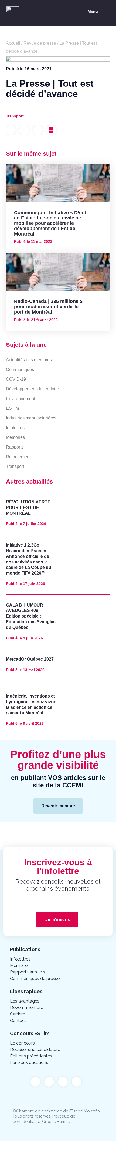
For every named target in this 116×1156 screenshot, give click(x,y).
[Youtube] (49, 1082)
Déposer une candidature (35, 1049)
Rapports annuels (27, 972)
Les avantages (24, 1001)
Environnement (20, 398)
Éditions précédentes (31, 1056)
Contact (18, 1020)
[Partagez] (33, 1146)
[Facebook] (35, 1082)
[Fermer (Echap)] (11, 1146)
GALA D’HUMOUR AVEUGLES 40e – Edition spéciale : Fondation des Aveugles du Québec (31, 616)
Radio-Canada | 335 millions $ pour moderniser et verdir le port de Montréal (48, 307)
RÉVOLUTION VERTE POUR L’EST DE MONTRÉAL (28, 508)
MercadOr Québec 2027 (30, 659)
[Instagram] (76, 1082)
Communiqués (20, 369)
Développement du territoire (32, 389)
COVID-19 (16, 379)
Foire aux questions (29, 1062)
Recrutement (18, 456)
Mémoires (15, 437)
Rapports (14, 447)
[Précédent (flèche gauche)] (11, 1153)
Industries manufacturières (31, 418)
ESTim (12, 408)
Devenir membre (26, 1007)
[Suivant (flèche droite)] (33, 1153)
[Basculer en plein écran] (56, 1146)
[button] (97, 11)
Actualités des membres (29, 360)
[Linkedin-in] (63, 1082)
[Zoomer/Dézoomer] (79, 1146)
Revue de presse (39, 43)
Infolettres (15, 427)
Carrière (17, 1014)
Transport (15, 466)
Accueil (13, 43)
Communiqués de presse (35, 978)
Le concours (22, 1043)
